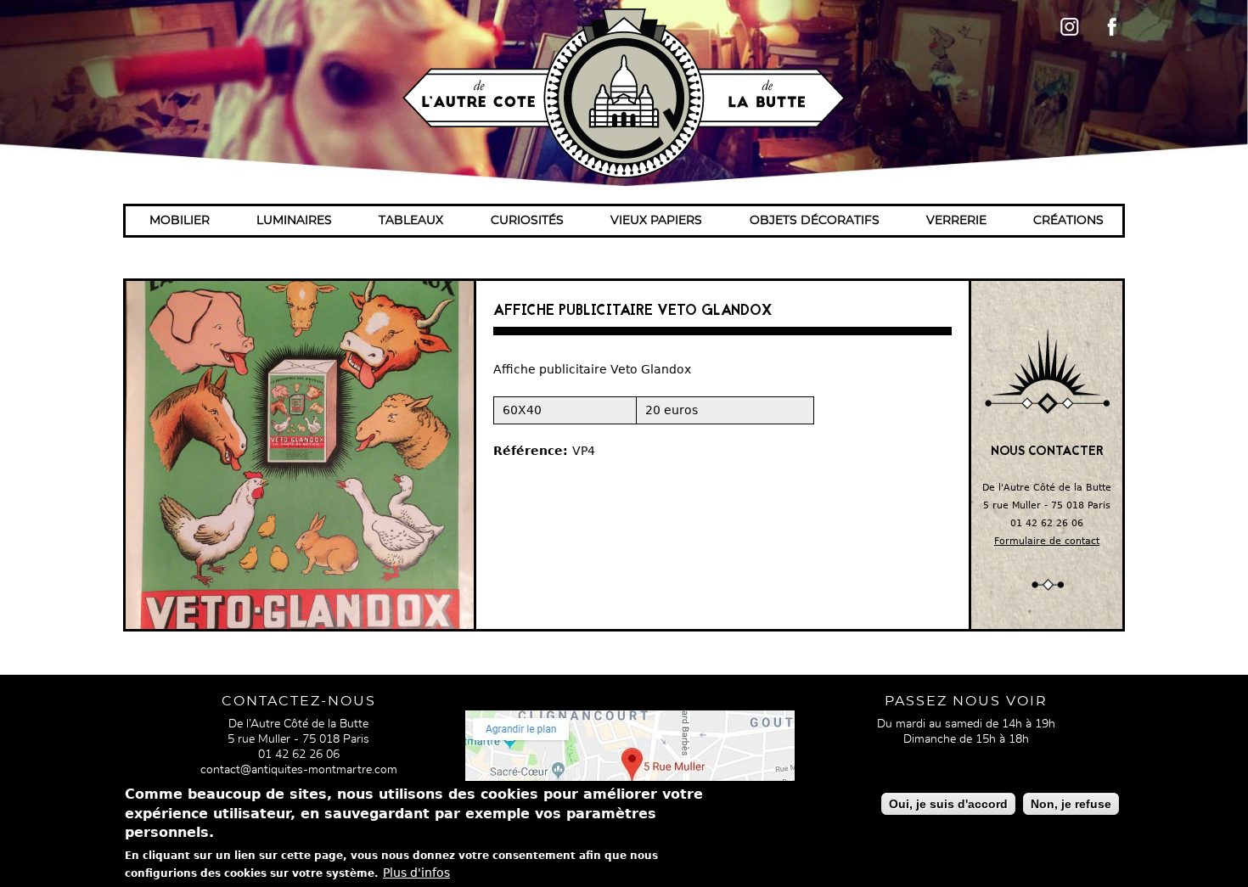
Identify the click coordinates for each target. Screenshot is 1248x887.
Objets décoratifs (815, 221)
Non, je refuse (1071, 804)
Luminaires (294, 221)
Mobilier (179, 221)
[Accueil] (624, 93)
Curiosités (527, 221)
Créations (1068, 221)
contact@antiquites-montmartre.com (298, 770)
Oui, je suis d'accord (948, 804)
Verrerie (956, 221)
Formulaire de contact (1046, 541)
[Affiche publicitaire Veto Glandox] (300, 455)
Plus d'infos (416, 872)
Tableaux (411, 221)
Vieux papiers (656, 221)
